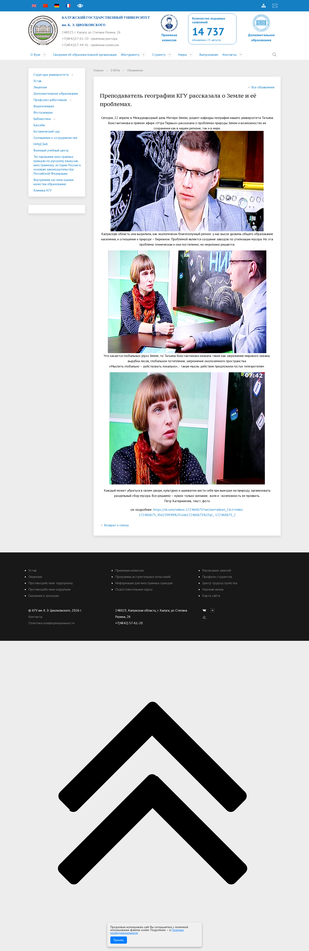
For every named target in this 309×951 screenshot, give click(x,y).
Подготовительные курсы (133, 589)
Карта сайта (211, 595)
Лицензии (35, 577)
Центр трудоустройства (219, 583)
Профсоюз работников (50, 100)
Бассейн (39, 125)
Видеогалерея (43, 106)
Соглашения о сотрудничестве (55, 138)
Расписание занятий (216, 570)
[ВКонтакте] (205, 610)
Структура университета (51, 74)
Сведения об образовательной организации (85, 54)
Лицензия (40, 87)
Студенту (158, 54)
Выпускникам (208, 54)
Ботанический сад (46, 131)
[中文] (45, 5)
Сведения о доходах (43, 595)
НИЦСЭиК (40, 144)
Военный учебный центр (51, 150)
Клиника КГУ (42, 190)
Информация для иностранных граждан (144, 583)
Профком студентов (217, 577)
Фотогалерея (43, 112)
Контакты (229, 54)
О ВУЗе (115, 70)
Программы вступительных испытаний (142, 577)
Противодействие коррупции (49, 589)
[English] (34, 5)
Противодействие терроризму (50, 583)
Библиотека (42, 119)
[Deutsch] (56, 5)
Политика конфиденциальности (51, 623)
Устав (37, 81)
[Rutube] (213, 610)
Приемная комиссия (129, 570)
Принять (119, 940)
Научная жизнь (213, 589)
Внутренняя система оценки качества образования (53, 182)
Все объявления (262, 87)
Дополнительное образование (55, 93)
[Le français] (68, 5)
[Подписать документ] (204, 616)
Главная (98, 70)
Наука (182, 54)
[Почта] (275, 5)
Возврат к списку (116, 525)
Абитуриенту (130, 54)
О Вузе (35, 54)
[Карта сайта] (263, 5)
